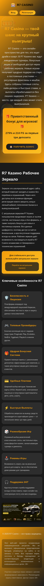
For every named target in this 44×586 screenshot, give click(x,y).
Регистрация (27, 13)
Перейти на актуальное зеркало (22, 266)
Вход (13, 13)
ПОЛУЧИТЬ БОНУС (23, 147)
